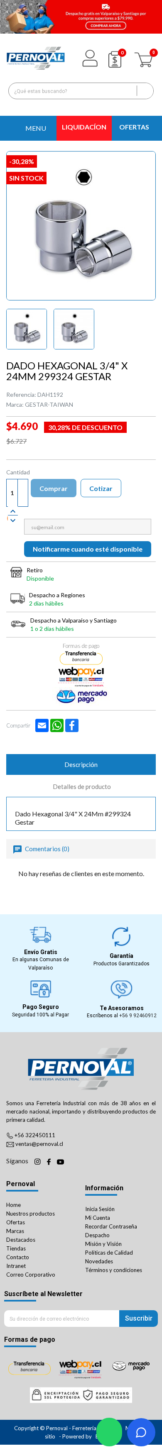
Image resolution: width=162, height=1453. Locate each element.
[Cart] (144, 58)
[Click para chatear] (109, 1432)
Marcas (15, 1231)
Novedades (99, 1261)
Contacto (17, 1257)
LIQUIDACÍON (84, 127)
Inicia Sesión (100, 1209)
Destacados (20, 1239)
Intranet (16, 1266)
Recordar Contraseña (111, 1226)
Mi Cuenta (97, 1217)
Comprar (53, 488)
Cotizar (101, 488)
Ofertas (15, 1222)
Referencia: (21, 394)
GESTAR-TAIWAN (49, 404)
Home (13, 1204)
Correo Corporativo (30, 1274)
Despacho (97, 1235)
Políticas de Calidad (109, 1252)
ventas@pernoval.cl (39, 1143)
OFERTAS (134, 127)
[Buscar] (145, 91)
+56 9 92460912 (138, 1015)
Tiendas (16, 1248)
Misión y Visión (103, 1244)
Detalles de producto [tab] (82, 786)
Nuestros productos (30, 1213)
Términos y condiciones (113, 1270)
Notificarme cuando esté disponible (87, 549)
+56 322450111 (35, 1135)
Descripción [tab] (81, 764)
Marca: (15, 404)
